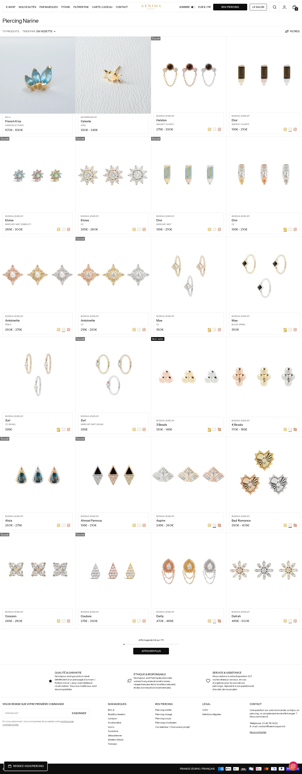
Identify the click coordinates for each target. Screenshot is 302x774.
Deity (160, 616)
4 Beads (237, 425)
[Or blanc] (214, 329)
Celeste (86, 121)
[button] (274, 7)
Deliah (236, 616)
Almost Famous (91, 520)
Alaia (8, 520)
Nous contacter (258, 732)
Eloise (9, 220)
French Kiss (13, 121)
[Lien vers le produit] (37, 87)
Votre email (11, 713)
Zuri (7, 420)
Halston (161, 120)
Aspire (160, 520)
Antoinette (12, 320)
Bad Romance (241, 520)
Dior (234, 120)
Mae (159, 320)
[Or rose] (219, 429)
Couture (86, 616)
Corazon (11, 616)
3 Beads (161, 425)
